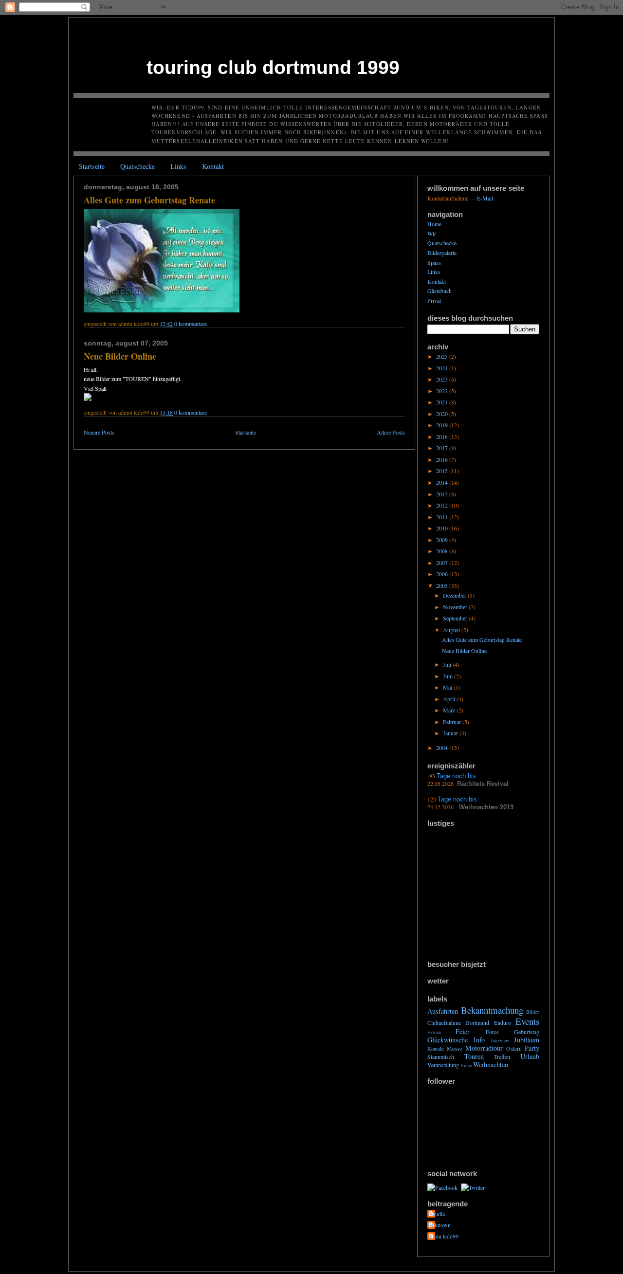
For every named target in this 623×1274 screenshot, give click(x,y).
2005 (442, 585)
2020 (442, 414)
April (450, 699)
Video (466, 1065)
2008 (442, 551)
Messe (454, 1048)
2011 (442, 517)
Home (434, 224)
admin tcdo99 (442, 1236)
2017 (442, 448)
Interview (500, 1040)
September (456, 618)
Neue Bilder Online (120, 356)
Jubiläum (526, 1039)
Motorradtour (484, 1048)
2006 (442, 574)
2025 (442, 356)
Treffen (502, 1056)
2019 (442, 425)
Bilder (532, 1011)
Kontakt (213, 166)
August (452, 630)
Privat (434, 300)
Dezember (455, 595)
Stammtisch (440, 1056)
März (450, 710)
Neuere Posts (99, 432)
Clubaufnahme (444, 1022)
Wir (431, 233)
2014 (442, 482)
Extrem (434, 1032)
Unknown (439, 1225)
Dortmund (477, 1022)
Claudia (436, 1214)
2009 (442, 540)
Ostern (514, 1048)
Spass (434, 262)
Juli (448, 664)
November (456, 607)
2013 (442, 494)
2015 (442, 470)
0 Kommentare (190, 324)
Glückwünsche (447, 1039)
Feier (463, 1031)
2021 (442, 402)
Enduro (502, 1022)
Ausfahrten (442, 1011)
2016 (442, 459)
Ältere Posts (391, 432)
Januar (451, 733)
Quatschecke (137, 166)
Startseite (92, 166)
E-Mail (485, 198)
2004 (442, 747)
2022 (442, 391)
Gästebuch (439, 290)
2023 (442, 379)
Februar (452, 722)
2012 (442, 505)
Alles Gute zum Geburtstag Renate (149, 200)
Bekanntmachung (492, 1010)
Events (527, 1021)
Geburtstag (526, 1032)
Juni (448, 676)
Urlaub (529, 1056)
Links (178, 166)
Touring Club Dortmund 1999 (273, 67)
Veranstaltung (443, 1065)
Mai (448, 687)
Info (479, 1039)
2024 (442, 368)
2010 (442, 528)
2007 (442, 562)
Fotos (492, 1032)
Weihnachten (490, 1064)
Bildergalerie (442, 252)
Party (532, 1048)
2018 (442, 436)
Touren (474, 1056)
